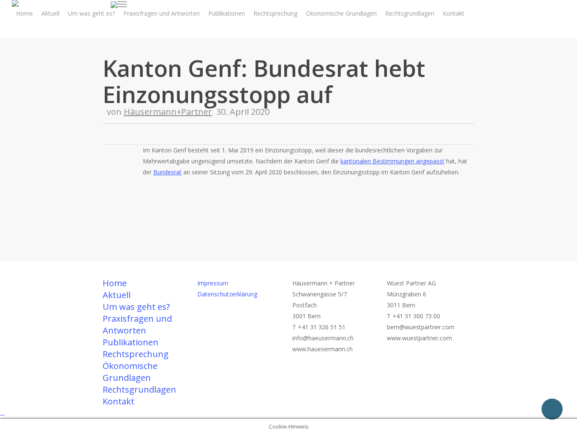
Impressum (212, 283)
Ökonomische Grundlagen (130, 371)
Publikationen (130, 342)
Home (115, 283)
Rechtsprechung (136, 354)
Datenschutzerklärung (227, 294)
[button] (122, 4)
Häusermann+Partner (168, 111)
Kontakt (118, 401)
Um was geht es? (136, 306)
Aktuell (117, 295)
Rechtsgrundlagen (139, 389)
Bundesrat (167, 172)
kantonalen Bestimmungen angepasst (392, 161)
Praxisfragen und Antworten (137, 324)
